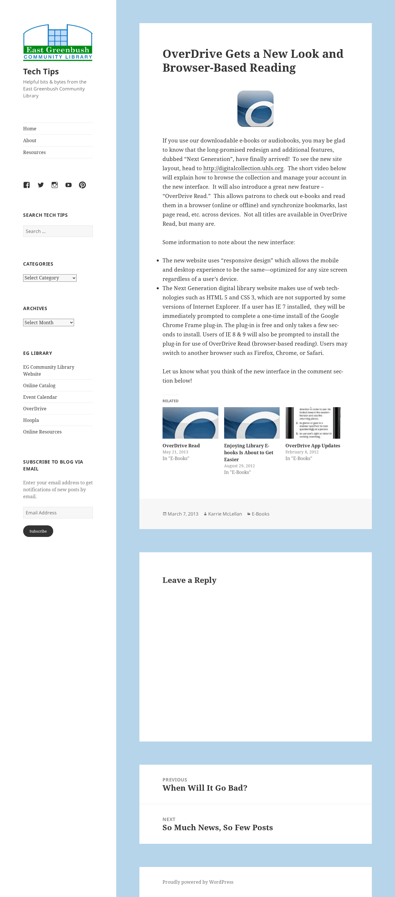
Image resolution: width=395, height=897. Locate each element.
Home (29, 128)
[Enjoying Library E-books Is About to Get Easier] (252, 423)
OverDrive (35, 408)
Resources (34, 152)
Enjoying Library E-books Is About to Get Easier (248, 452)
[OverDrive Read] (190, 423)
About (29, 140)
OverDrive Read (181, 445)
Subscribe (38, 531)
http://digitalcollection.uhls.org (243, 168)
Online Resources (42, 432)
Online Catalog (39, 385)
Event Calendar (40, 397)
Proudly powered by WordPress (198, 882)
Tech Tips (41, 71)
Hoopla (31, 420)
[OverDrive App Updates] (313, 423)
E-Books (261, 514)
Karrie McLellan (225, 514)
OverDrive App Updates (312, 445)
